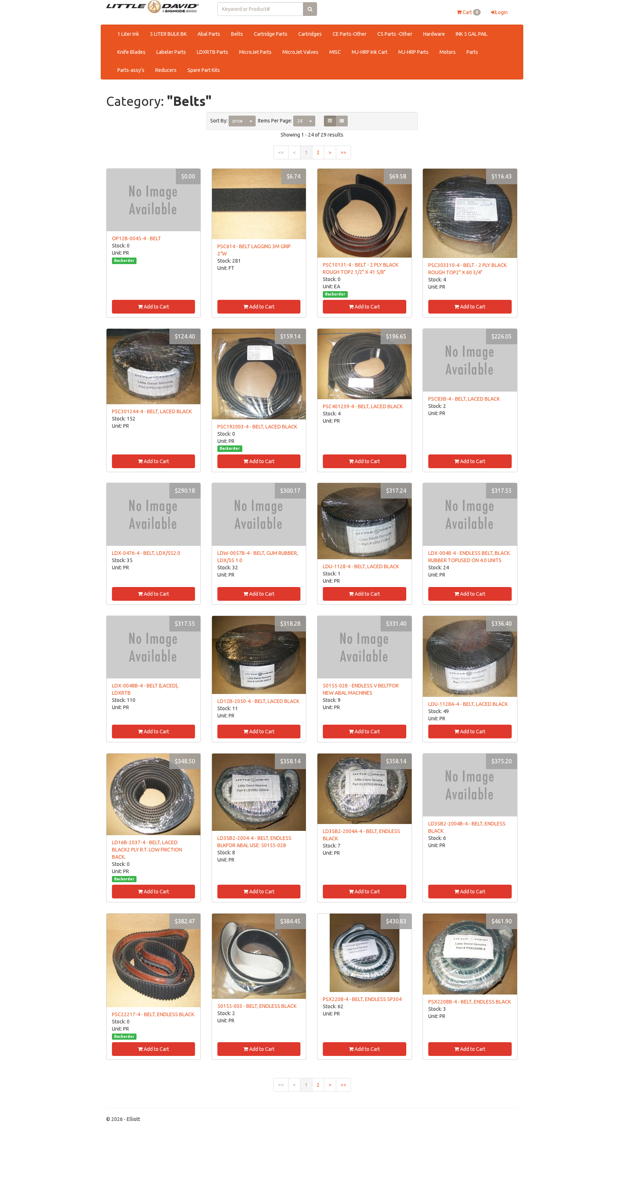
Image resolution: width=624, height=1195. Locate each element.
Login (501, 12)
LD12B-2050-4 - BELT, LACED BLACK (258, 701)
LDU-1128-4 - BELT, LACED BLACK (361, 566)
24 (299, 120)
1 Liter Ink (128, 34)
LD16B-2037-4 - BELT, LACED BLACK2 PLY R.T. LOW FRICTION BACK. (147, 850)
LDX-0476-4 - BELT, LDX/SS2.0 (146, 553)
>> (343, 152)
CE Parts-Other (350, 34)
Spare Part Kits (203, 70)
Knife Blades (131, 52)
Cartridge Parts (270, 34)
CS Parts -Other (394, 34)
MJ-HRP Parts (413, 52)
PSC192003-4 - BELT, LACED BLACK (257, 427)
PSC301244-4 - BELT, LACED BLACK (152, 411)
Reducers (166, 70)
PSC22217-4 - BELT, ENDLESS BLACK (153, 1014)
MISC (335, 52)
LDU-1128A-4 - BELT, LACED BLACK (468, 704)
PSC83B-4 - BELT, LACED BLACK (464, 399)
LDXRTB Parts (212, 52)
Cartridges (310, 34)
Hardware (434, 34)
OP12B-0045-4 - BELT (136, 238)
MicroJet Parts (255, 52)
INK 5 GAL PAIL (472, 34)
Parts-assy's (130, 70)
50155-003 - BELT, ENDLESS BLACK (256, 1006)
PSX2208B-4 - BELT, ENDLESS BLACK (469, 1002)
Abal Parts (209, 34)
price (238, 120)
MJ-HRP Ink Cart (369, 52)
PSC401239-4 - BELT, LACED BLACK (363, 406)
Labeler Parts (171, 52)
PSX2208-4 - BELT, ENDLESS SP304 (362, 999)
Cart (470, 12)
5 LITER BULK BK (168, 34)
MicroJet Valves (300, 52)
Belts (237, 34)
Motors (447, 52)
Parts (472, 52)
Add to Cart (156, 307)
